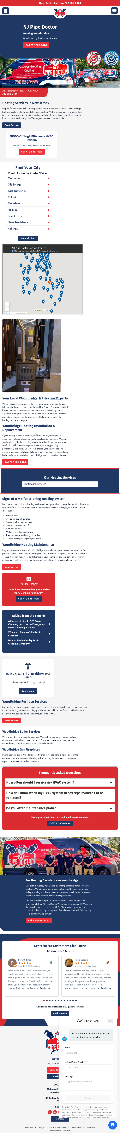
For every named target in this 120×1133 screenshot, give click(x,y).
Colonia (12, 197)
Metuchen (14, 203)
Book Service (12, 125)
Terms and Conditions (55, 1130)
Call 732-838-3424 (36, 45)
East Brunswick (17, 190)
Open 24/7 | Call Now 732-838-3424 (60, 3)
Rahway (13, 228)
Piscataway (15, 216)
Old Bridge (14, 184)
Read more (45, 988)
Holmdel (13, 209)
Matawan (14, 178)
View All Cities (28, 238)
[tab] (60, 782)
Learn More (28, 690)
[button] (44, 1000)
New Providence (18, 222)
